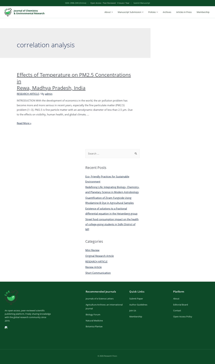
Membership (203, 12)
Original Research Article (99, 255)
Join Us (132, 310)
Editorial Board (180, 304)
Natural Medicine (94, 320)
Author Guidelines (138, 304)
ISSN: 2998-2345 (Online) (75, 3)
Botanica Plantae (94, 326)
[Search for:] (112, 153)
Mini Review (92, 250)
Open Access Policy (182, 316)
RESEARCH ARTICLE (28, 93)
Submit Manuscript (142, 3)
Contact (177, 310)
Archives (167, 12)
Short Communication (98, 272)
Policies (152, 12)
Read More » (24, 123)
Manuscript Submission (129, 12)
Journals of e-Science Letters (100, 298)
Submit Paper (136, 298)
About (107, 12)
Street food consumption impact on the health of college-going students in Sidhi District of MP (112, 224)
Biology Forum (93, 314)
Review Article (93, 267)
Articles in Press (184, 12)
